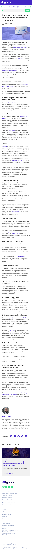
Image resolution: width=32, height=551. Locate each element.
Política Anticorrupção (24, 548)
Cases (3, 518)
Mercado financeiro (6, 505)
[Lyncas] (6, 2)
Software (4, 507)
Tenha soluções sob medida (9, 491)
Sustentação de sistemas (8, 499)
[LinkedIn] (6, 487)
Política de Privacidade (15, 548)
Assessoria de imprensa (8, 525)
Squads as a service (7, 495)
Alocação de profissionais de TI (9, 493)
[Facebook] (9, 487)
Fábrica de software (7, 497)
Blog (3, 521)
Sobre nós (4, 516)
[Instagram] (3, 487)
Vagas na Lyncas (6, 523)
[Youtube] (12, 487)
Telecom (4, 509)
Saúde (3, 511)
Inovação (5, 459)
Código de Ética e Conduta (6, 548)
